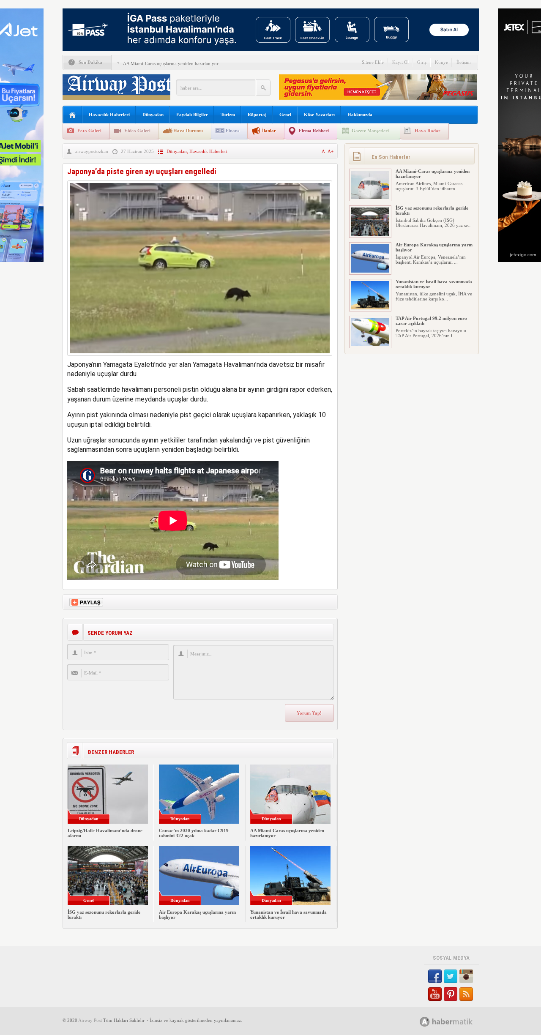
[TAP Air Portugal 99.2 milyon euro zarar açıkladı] (370, 344)
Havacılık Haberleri (109, 114)
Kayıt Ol (400, 62)
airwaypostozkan (91, 151)
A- (325, 151)
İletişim (463, 62)
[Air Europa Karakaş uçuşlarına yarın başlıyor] (370, 271)
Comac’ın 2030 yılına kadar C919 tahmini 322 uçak (194, 833)
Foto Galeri (89, 130)
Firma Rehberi (314, 130)
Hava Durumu (188, 130)
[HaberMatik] (455, 1021)
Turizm (228, 114)
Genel (285, 114)
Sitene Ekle (373, 62)
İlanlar (269, 130)
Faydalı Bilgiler (192, 114)
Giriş (421, 62)
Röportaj (257, 114)
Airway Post (90, 1020)
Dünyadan (153, 114)
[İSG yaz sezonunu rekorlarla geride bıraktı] (370, 234)
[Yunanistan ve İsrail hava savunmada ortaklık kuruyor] (370, 308)
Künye (441, 62)
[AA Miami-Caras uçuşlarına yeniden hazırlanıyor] (370, 197)
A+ (330, 151)
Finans (232, 130)
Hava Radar (427, 130)
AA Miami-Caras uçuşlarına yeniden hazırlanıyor (171, 63)
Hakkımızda (359, 114)
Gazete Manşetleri (370, 130)
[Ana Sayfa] (72, 115)
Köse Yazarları (319, 114)
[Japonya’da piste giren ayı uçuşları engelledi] (199, 358)
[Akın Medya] (425, 1022)
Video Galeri (137, 130)
